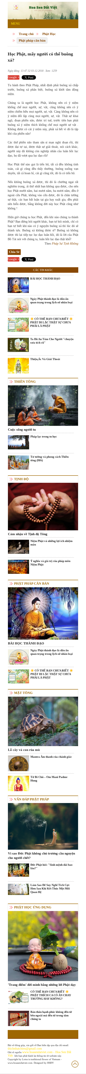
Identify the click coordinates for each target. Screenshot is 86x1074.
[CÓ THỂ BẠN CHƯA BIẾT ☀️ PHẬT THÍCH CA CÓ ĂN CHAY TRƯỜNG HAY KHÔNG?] (18, 997)
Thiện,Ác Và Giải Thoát (45, 359)
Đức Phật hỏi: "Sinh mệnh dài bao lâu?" (51, 866)
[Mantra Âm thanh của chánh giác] (18, 765)
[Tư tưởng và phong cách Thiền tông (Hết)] (18, 462)
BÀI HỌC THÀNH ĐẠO (45, 278)
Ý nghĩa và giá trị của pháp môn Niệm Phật (50, 562)
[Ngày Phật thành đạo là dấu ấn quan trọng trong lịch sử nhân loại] (18, 307)
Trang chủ (26, 34)
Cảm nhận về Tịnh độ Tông (27, 534)
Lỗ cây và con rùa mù (24, 750)
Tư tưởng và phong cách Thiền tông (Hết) (49, 458)
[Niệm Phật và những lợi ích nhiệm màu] (18, 546)
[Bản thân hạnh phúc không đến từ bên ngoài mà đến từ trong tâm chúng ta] (18, 1024)
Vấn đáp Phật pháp (31, 799)
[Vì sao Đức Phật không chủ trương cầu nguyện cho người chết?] (43, 826)
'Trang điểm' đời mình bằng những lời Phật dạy (42, 984)
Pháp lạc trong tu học (43, 436)
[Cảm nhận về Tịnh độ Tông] (43, 506)
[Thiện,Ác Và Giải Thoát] (18, 371)
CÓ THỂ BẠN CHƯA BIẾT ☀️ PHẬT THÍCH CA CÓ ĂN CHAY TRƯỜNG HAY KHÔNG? (50, 995)
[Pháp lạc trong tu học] (18, 442)
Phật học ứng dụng (32, 907)
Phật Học (49, 34)
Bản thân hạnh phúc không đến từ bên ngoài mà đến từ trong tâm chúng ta (51, 1015)
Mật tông (23, 693)
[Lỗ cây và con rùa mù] (43, 721)
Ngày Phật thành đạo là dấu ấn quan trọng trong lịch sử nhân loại (51, 300)
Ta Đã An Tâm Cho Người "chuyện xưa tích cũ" (51, 340)
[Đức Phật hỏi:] (18, 869)
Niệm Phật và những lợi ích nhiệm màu (51, 542)
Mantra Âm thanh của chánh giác (51, 756)
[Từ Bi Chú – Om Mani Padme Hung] (18, 786)
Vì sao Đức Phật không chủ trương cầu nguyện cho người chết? (41, 856)
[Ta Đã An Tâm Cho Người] (18, 344)
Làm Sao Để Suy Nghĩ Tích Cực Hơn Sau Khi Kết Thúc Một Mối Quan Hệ (50, 888)
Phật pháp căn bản (32, 40)
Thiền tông (25, 381)
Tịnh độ (21, 479)
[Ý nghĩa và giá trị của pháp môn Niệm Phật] (18, 566)
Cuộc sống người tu (22, 429)
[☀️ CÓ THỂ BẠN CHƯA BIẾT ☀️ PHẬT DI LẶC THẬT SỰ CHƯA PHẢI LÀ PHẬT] (18, 324)
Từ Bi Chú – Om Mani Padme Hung (48, 778)
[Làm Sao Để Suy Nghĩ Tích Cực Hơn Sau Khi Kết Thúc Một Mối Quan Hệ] (18, 889)
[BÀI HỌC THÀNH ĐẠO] (18, 285)
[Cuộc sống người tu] (43, 405)
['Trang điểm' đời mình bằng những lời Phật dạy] (43, 945)
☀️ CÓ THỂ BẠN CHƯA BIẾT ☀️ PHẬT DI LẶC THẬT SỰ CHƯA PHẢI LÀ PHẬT (51, 322)
